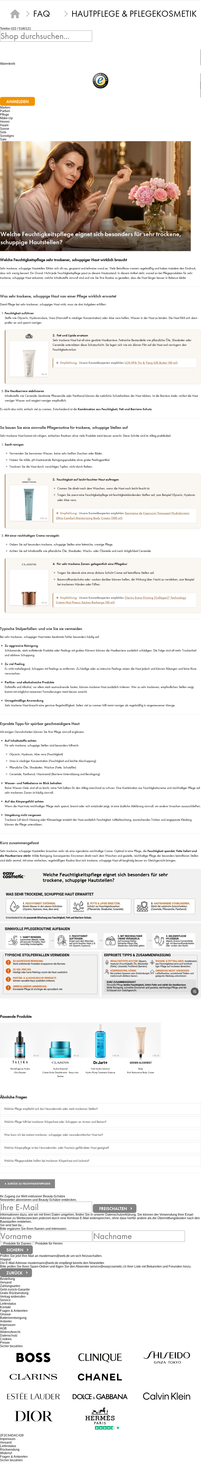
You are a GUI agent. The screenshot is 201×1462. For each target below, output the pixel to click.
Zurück (14, 1273)
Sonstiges (7, 135)
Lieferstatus (8, 1303)
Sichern (14, 1250)
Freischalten (113, 1208)
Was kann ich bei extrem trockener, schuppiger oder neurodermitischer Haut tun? (53, 1135)
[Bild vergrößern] (195, 991)
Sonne (4, 128)
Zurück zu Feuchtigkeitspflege (28, 1183)
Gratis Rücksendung (14, 1293)
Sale (3, 139)
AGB (3, 1328)
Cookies (6, 1339)
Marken (5, 107)
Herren (5, 121)
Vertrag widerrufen (13, 1296)
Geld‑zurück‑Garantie (15, 1289)
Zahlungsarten (10, 1286)
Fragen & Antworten (14, 1310)
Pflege (4, 114)
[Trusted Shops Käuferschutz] (100, 81)
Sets (3, 132)
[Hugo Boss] (33, 1357)
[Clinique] (100, 1357)
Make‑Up (6, 118)
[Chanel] (100, 1376)
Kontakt (5, 1307)
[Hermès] (100, 1415)
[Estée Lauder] (33, 1396)
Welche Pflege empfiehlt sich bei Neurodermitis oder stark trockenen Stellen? (51, 1109)
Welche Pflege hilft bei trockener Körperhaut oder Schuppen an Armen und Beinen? (55, 1122)
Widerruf (6, 1453)
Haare (4, 125)
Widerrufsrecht (10, 1332)
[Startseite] (15, 14)
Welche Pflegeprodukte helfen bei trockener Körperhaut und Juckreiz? (46, 1161)
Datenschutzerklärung (120, 1214)
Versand (6, 1282)
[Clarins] (33, 1376)
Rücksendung (9, 1449)
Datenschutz (8, 1335)
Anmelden (17, 101)
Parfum (5, 111)
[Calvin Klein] (166, 1396)
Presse (5, 1342)
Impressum (7, 1325)
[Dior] (33, 1415)
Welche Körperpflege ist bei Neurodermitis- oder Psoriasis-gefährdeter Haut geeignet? (56, 1148)
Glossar (5, 1314)
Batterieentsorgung (13, 1317)
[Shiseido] (166, 1357)
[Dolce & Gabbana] (100, 1396)
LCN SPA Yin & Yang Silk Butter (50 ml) (151, 363)
